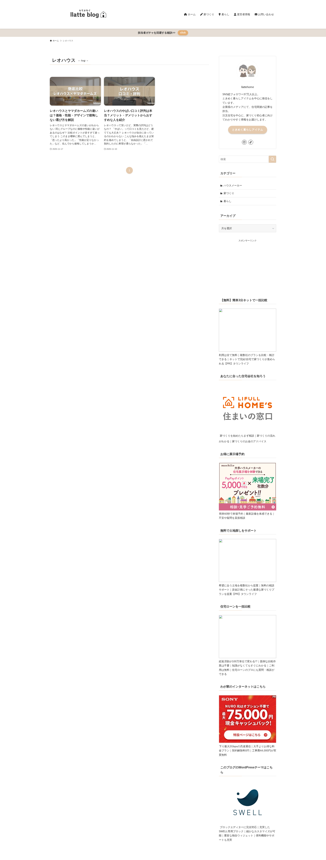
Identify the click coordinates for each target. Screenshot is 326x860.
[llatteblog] (87, 14)
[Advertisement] (247, 266)
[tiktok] (250, 142)
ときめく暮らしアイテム (247, 129)
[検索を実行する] (272, 159)
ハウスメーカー (233, 185)
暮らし (227, 201)
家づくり (229, 193)
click (183, 32)
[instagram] (244, 142)
